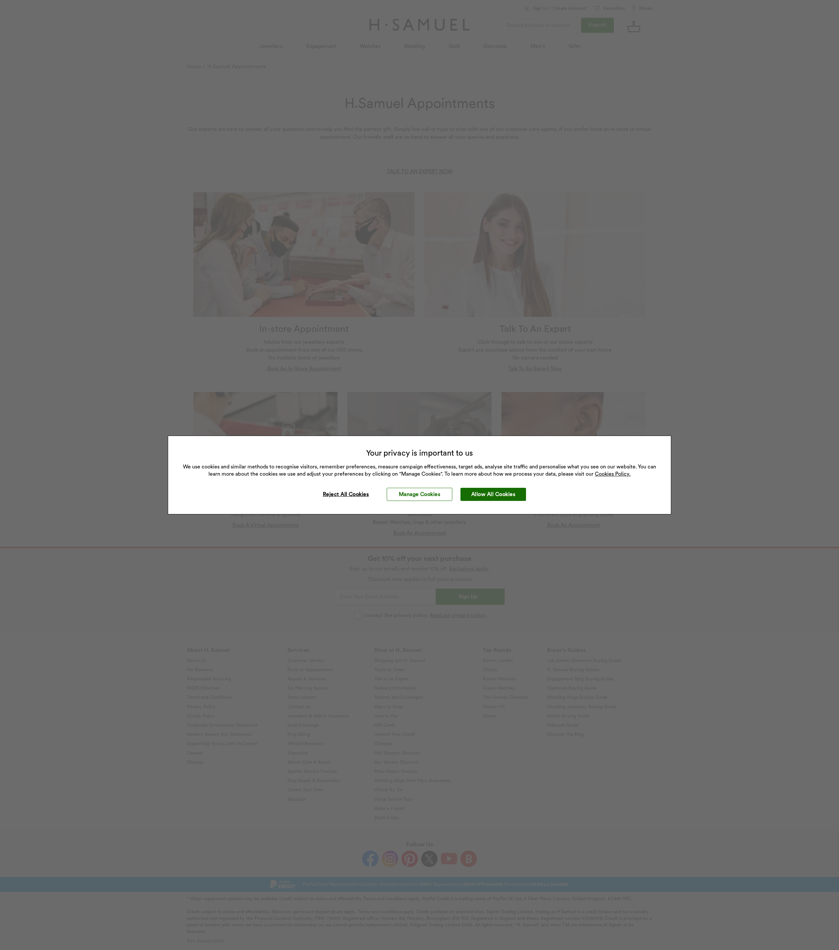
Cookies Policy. (613, 474)
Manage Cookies (419, 494)
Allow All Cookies (493, 494)
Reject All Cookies (346, 494)
